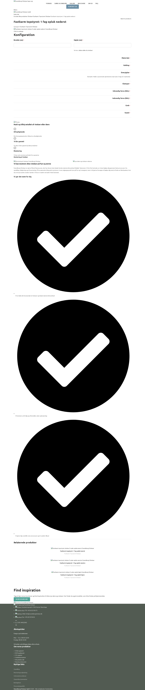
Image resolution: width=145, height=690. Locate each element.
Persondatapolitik (19, 686)
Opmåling (17, 669)
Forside (16, 16)
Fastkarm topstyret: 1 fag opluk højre (72, 575)
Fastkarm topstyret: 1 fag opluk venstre (72, 563)
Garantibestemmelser (20, 679)
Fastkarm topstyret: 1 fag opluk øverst (72, 551)
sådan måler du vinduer (86, 50)
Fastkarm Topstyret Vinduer (42, 16)
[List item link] (72, 616)
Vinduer (30, 16)
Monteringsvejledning (20, 672)
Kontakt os (72, 6)
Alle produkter (23, 16)
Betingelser (17, 682)
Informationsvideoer (20, 676)
